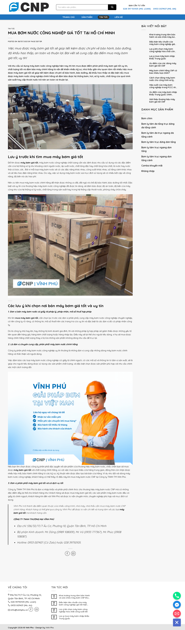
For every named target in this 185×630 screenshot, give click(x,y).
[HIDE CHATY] (177, 622)
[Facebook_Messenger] (177, 605)
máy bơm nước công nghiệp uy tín (43, 350)
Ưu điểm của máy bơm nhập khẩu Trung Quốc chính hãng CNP (163, 93)
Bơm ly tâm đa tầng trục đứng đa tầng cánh (157, 125)
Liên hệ (119, 17)
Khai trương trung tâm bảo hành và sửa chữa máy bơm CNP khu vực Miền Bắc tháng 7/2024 (163, 36)
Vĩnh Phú (30, 489)
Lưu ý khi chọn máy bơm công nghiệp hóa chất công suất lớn (162, 50)
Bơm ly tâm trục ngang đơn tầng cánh (156, 158)
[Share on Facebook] (67, 553)
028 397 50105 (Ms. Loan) (137, 8)
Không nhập (148, 171)
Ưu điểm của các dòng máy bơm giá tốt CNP (162, 64)
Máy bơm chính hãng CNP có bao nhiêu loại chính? (163, 71)
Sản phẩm (87, 17)
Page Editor (36, 41)
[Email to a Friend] (73, 553)
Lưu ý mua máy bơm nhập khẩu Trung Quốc (162, 57)
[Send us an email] (36, 609)
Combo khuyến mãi (151, 165)
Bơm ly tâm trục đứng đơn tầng (158, 142)
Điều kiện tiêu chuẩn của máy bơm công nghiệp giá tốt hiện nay (162, 43)
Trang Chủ (68, 17)
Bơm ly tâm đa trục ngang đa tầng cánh (157, 134)
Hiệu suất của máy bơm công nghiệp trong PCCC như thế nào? (163, 86)
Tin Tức (103, 17)
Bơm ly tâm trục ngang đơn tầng (156, 149)
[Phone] (177, 596)
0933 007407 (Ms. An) (164, 8)
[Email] (177, 613)
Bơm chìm (146, 118)
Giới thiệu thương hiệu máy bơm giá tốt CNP (162, 100)
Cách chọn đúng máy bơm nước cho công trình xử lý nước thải (162, 79)
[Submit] (112, 7)
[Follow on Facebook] (31, 609)
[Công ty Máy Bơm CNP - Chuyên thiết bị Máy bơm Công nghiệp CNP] (28, 7)
